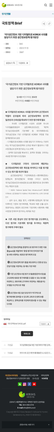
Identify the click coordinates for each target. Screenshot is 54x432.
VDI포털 (45, 378)
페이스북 (29, 384)
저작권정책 (45, 375)
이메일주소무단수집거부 (29, 375)
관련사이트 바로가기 (27, 425)
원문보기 (9, 63)
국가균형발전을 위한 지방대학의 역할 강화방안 (36, 345)
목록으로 (27, 334)
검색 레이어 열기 (45, 5)
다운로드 (22, 63)
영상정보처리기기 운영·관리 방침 (18, 378)
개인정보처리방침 (11, 375)
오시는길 (35, 378)
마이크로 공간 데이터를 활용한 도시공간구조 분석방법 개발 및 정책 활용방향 (36, 353)
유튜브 (34, 384)
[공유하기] (44, 23)
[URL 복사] (49, 23)
